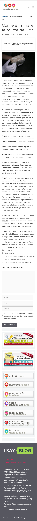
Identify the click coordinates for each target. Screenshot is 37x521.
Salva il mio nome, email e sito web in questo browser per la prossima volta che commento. (19, 316)
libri (6, 253)
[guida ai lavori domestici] (18, 367)
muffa (11, 253)
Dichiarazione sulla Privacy (15, 463)
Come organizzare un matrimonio (18, 262)
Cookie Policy (9, 459)
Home (4, 16)
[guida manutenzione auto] (18, 346)
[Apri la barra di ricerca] (27, 7)
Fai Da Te (8, 250)
